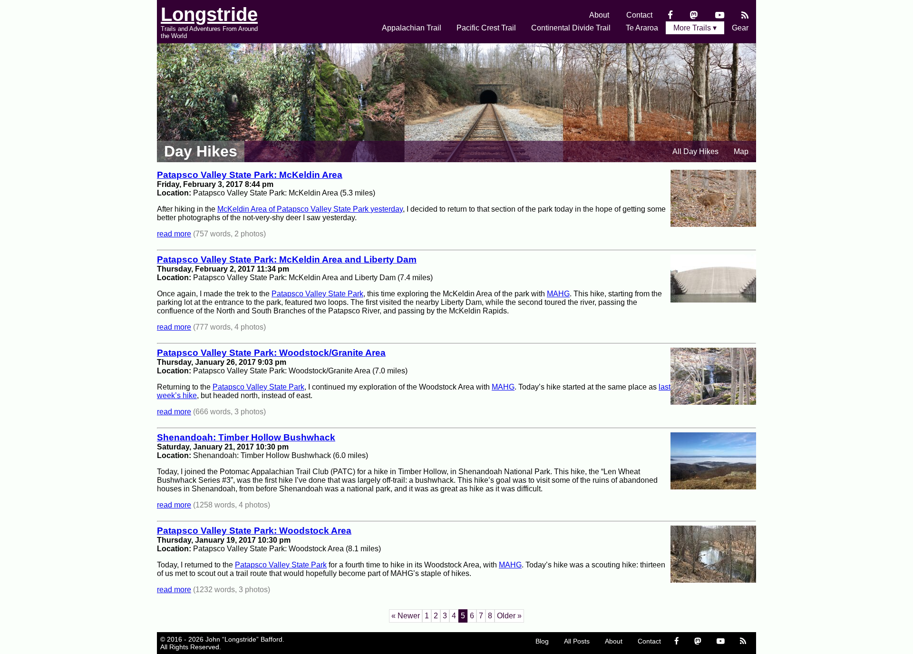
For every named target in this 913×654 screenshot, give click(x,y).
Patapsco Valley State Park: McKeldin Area (249, 175)
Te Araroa (642, 28)
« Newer (405, 616)
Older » (509, 616)
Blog (542, 641)
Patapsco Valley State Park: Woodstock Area (254, 531)
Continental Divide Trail (571, 28)
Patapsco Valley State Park (317, 294)
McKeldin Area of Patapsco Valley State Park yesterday (310, 209)
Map (741, 151)
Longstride (209, 14)
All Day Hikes (695, 151)
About (599, 15)
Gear (740, 28)
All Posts (577, 641)
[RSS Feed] (745, 15)
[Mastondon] (694, 15)
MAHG (558, 294)
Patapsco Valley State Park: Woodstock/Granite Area (271, 353)
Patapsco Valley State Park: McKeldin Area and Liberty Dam (287, 259)
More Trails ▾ (695, 28)
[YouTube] (720, 15)
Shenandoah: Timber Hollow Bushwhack (246, 437)
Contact (639, 15)
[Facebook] (670, 15)
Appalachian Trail (411, 28)
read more (174, 234)
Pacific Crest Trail (486, 28)
